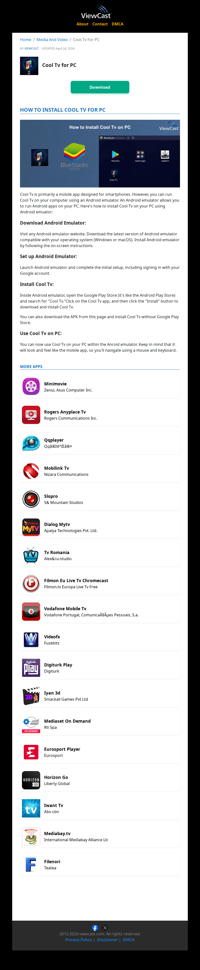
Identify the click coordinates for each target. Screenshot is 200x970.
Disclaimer (107, 939)
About (83, 24)
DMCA (117, 24)
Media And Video (52, 39)
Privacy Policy (78, 939)
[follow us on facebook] (97, 927)
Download (100, 87)
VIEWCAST (31, 48)
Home (25, 39)
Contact (100, 24)
